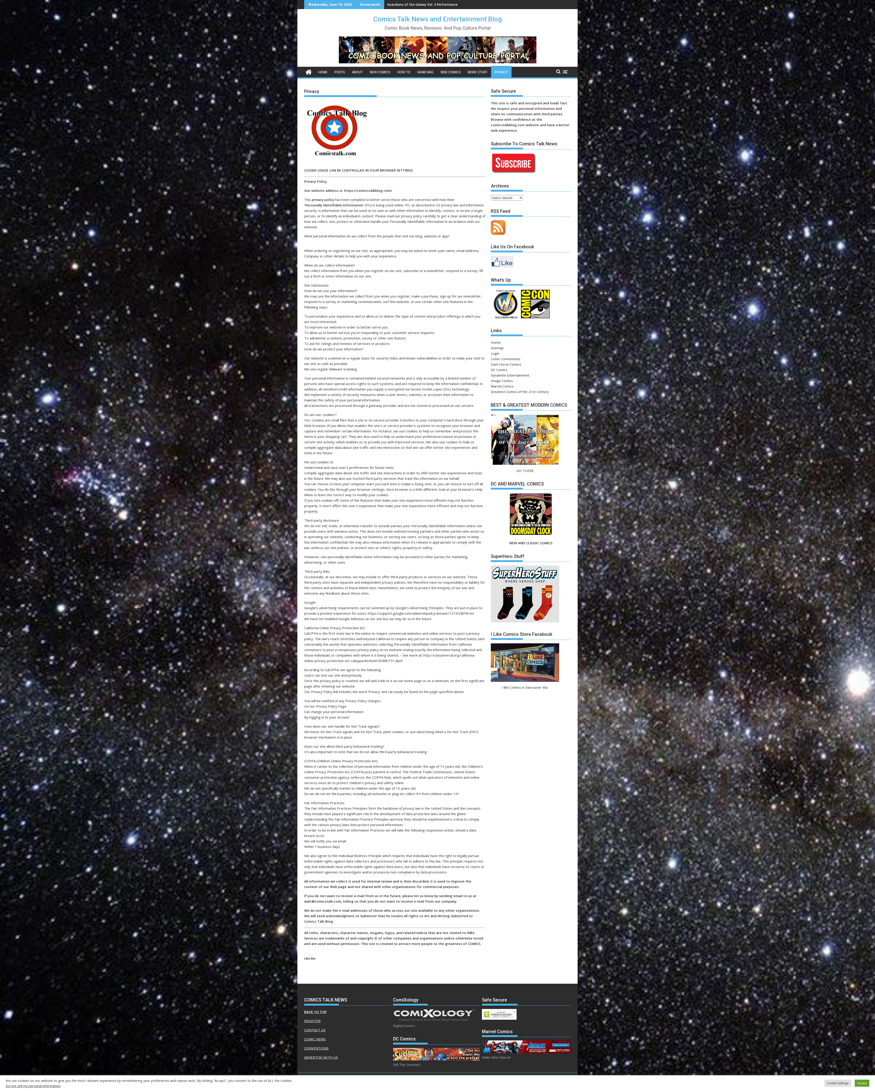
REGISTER (312, 1021)
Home (322, 72)
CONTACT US (314, 1030)
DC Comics (499, 369)
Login (495, 353)
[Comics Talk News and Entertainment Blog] (309, 71)
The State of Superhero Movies (412, 4)
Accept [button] (862, 1083)
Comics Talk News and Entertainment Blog (437, 19)
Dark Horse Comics (506, 364)
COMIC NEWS (315, 1039)
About (357, 72)
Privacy (501, 72)
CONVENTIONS (316, 1048)
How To (403, 72)
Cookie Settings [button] (838, 1083)
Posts (340, 72)
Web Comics (450, 72)
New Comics (380, 72)
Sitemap (497, 348)
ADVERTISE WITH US (321, 1057)
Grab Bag (425, 72)
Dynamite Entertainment (510, 375)
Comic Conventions (505, 359)
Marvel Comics (502, 386)
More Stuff (477, 72)
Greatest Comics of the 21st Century (520, 391)
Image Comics (502, 380)
